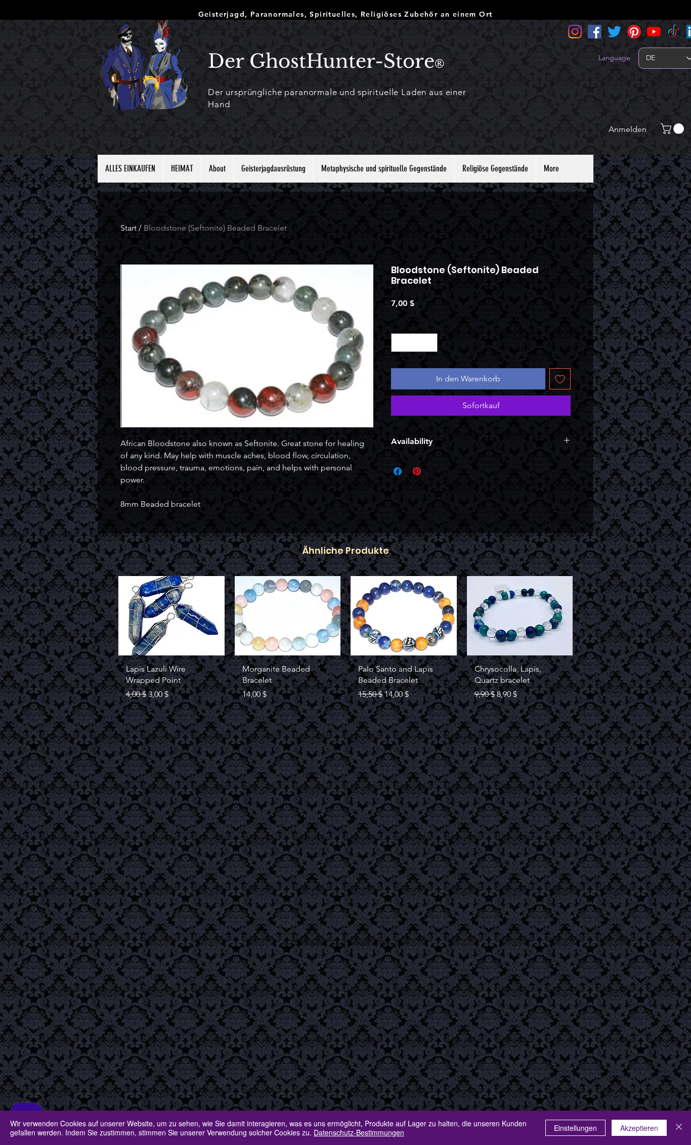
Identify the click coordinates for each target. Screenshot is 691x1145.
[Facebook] (594, 31)
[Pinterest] (634, 31)
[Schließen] (679, 1128)
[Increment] (429, 342)
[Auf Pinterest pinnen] (417, 471)
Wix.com (396, 942)
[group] (345, 648)
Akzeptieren (639, 1128)
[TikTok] (673, 31)
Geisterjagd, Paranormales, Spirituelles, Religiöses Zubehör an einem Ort (345, 14)
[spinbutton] (414, 342)
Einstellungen (575, 1128)
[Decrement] (399, 342)
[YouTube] (654, 31)
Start (128, 228)
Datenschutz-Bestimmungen (359, 1132)
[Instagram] (575, 31)
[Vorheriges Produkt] (104, 615)
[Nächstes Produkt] (587, 615)
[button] (673, 128)
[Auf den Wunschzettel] (560, 378)
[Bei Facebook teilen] (398, 471)
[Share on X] (436, 471)
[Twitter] (614, 31)
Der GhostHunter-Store (321, 61)
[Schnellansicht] (171, 615)
